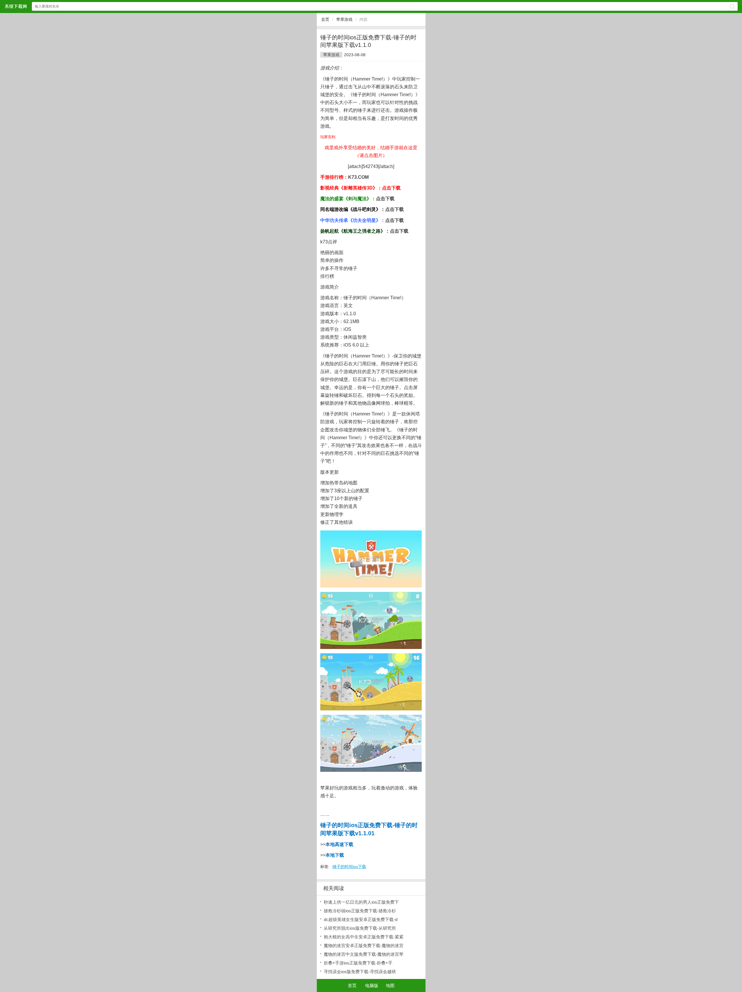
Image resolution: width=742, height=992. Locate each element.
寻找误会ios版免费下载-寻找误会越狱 (360, 971)
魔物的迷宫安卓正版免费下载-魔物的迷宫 (363, 945)
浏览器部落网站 (15, 6)
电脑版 (371, 985)
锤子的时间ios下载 (349, 866)
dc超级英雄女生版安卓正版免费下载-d (360, 919)
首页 (325, 19)
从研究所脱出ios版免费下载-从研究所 (360, 928)
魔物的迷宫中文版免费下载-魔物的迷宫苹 (363, 954)
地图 (390, 985)
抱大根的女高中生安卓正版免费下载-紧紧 (363, 936)
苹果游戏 (344, 19)
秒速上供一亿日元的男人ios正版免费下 (361, 902)
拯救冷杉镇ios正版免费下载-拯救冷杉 (360, 910)
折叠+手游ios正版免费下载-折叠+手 (358, 962)
